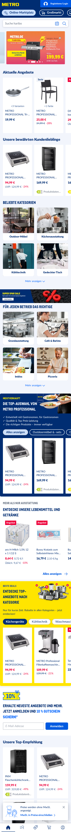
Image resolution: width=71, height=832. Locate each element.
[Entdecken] (22, 827)
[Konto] (63, 827)
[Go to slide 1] (28, 61)
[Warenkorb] (49, 827)
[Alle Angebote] (35, 827)
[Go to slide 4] (39, 61)
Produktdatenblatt (52, 192)
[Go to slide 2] (31, 61)
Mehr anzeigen (33, 281)
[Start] (8, 827)
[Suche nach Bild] (57, 23)
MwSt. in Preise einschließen (36, 815)
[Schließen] (63, 807)
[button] (55, 3)
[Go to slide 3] (35, 62)
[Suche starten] (64, 23)
